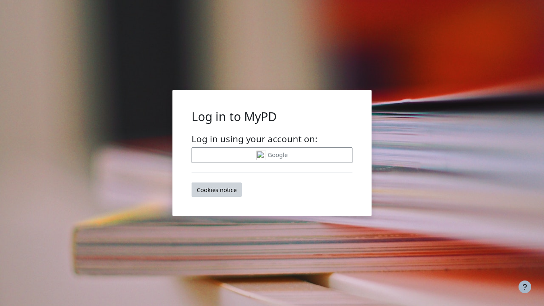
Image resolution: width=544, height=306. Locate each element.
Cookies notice (217, 190)
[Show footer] (525, 286)
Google (277, 155)
